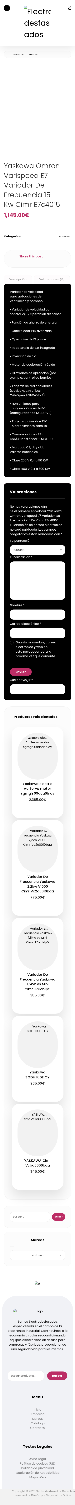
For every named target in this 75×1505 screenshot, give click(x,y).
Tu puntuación (22, 540)
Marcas (37, 1419)
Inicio (37, 1409)
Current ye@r (21, 680)
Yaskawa (65, 236)
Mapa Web (37, 1477)
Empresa (37, 1414)
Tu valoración (21, 557)
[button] (7, 8)
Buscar (57, 1376)
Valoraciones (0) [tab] (52, 279)
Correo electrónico (25, 624)
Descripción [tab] (18, 279)
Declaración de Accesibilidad (37, 1473)
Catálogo (38, 1423)
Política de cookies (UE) (37, 1463)
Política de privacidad (37, 1468)
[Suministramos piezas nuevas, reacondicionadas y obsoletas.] (37, 23)
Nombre (17, 605)
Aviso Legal (37, 1459)
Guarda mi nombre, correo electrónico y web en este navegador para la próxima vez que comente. (36, 649)
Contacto (37, 1428)
